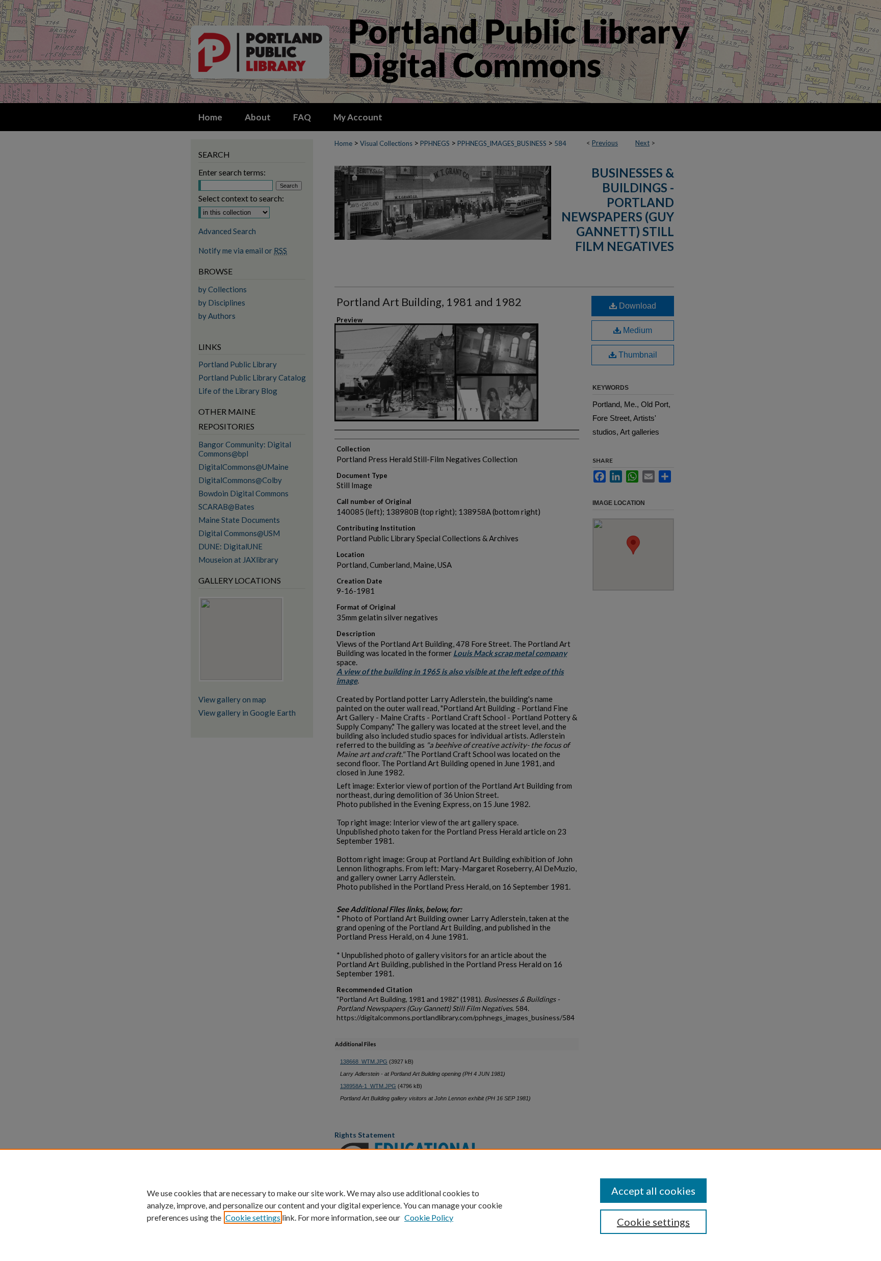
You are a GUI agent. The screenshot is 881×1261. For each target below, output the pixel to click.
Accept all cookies (653, 1190)
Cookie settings (252, 1217)
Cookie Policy (428, 1217)
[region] (440, 1205)
